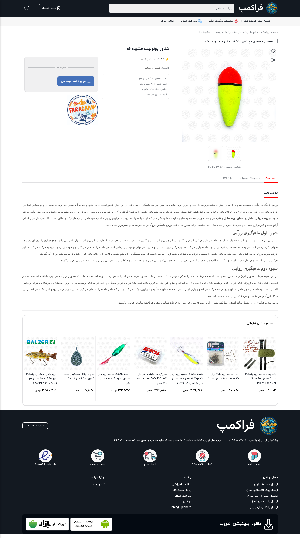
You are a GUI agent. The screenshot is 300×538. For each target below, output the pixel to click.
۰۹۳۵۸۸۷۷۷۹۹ (237, 440)
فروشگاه (265, 32)
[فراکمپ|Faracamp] (82, 110)
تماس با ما (98, 484)
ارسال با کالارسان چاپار (264, 507)
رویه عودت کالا (182, 490)
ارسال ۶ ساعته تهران (265, 484)
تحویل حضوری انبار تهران (262, 496)
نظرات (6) (228, 178)
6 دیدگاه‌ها (146, 59)
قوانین (187, 501)
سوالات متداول (182, 496)
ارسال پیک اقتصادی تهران (262, 490)
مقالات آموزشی (181, 484)
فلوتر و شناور (236, 32)
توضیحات (270, 178)
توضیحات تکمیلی (250, 178)
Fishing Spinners (180, 507)
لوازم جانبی (252, 32)
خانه (275, 32)
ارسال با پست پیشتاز (265, 501)
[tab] (271, 178)
